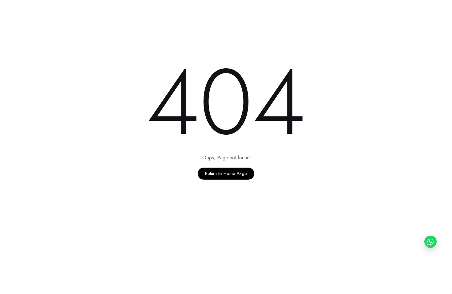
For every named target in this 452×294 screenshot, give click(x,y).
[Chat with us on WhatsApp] (430, 242)
